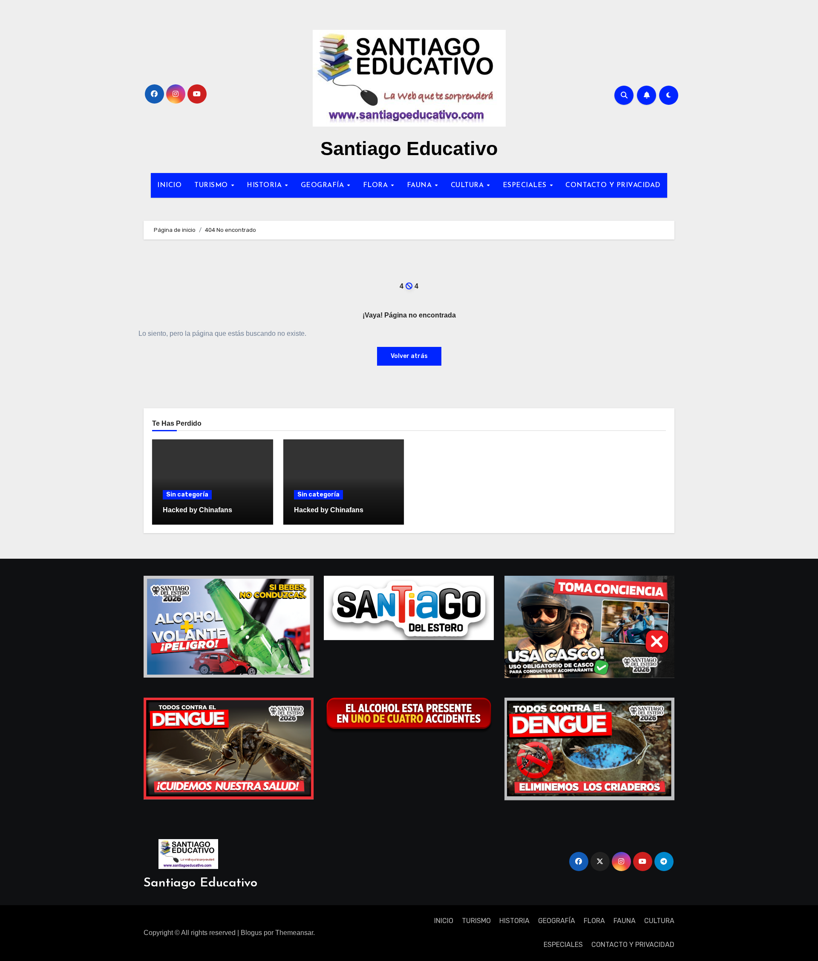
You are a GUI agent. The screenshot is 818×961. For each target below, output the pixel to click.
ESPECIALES (526, 185)
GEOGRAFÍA (323, 185)
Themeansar (294, 932)
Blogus (251, 932)
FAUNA (420, 185)
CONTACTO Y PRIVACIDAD (613, 185)
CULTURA (468, 185)
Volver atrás (409, 356)
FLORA (376, 185)
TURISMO (212, 185)
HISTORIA (265, 185)
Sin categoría (187, 494)
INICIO (169, 185)
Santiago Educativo (409, 148)
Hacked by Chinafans (197, 510)
